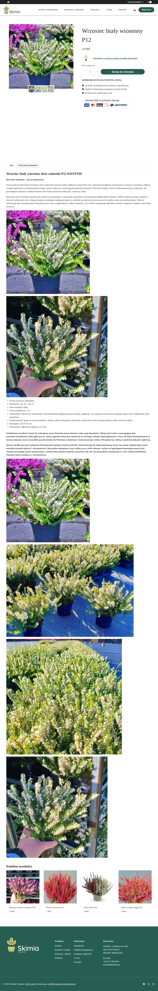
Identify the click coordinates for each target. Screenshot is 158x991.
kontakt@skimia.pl (111, 965)
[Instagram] (153, 984)
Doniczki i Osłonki (74, 10)
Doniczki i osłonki (63, 954)
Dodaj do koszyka (123, 71)
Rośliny (58, 946)
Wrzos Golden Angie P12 (132, 907)
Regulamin (79, 946)
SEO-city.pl (30, 984)
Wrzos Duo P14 (90, 907)
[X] (149, 984)
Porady (123, 10)
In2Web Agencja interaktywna (62, 984)
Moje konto (146, 10)
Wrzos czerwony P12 (55, 907)
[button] (73, 27)
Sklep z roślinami (48, 10)
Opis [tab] (12, 165)
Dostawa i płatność (83, 954)
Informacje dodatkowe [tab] (27, 165)
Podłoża (95, 10)
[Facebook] (8, 2)
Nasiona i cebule (62, 950)
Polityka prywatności (83, 950)
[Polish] (134, 10)
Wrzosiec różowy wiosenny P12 (22, 907)
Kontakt (77, 962)
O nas (109, 10)
